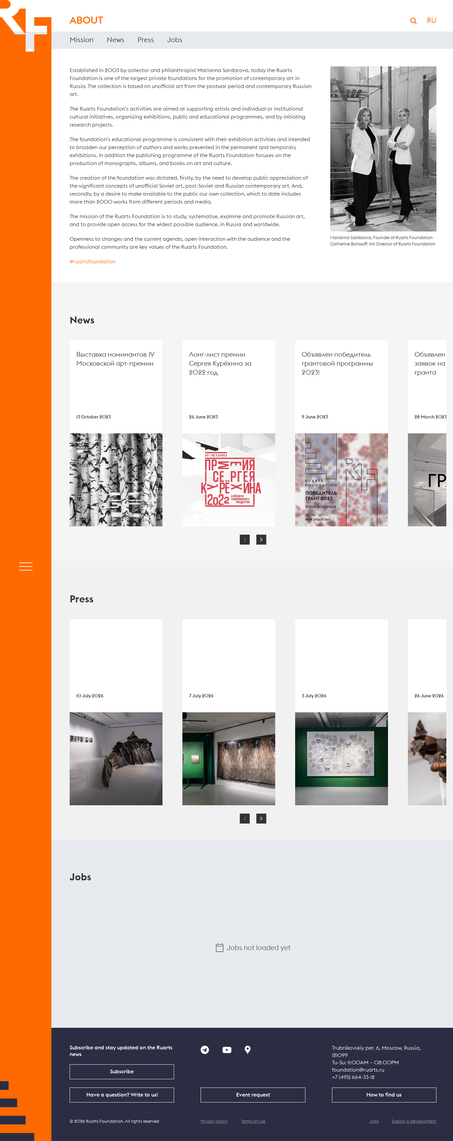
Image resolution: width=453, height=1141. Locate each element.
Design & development (414, 1121)
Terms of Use (253, 1121)
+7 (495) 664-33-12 (353, 1077)
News (115, 40)
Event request (253, 1094)
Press (146, 40)
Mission (82, 40)
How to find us (384, 1094)
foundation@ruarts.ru (358, 1070)
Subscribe (122, 1071)
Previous (245, 540)
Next (261, 540)
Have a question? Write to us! (122, 1094)
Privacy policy (214, 1121)
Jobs (174, 40)
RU (431, 20)
